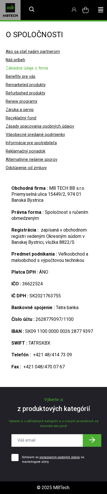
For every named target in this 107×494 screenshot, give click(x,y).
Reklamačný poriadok (25, 151)
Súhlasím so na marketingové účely (53, 459)
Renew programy (21, 101)
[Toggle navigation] (100, 10)
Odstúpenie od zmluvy (26, 167)
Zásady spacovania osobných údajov (40, 126)
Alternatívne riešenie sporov (31, 159)
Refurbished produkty (25, 93)
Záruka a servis (20, 109)
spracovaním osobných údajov (59, 457)
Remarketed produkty (26, 84)
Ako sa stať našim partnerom (33, 51)
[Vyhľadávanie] (31, 10)
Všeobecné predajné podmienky (35, 134)
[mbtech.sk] (10, 10)
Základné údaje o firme (27, 68)
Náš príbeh (15, 60)
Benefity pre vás (20, 76)
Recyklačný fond (21, 118)
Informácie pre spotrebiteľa (31, 143)
